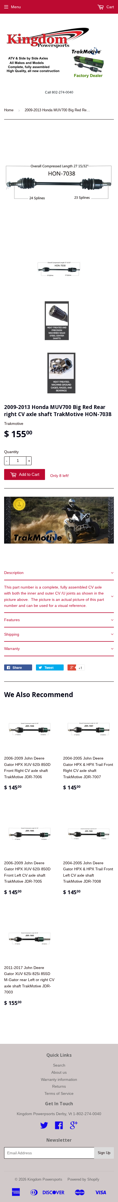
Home (8, 110)
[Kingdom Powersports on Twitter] (44, 1127)
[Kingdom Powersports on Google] (74, 1127)
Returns (59, 1086)
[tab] (59, 573)
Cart (109, 7)
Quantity (11, 452)
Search (59, 1065)
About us (59, 1072)
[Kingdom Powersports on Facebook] (59, 1127)
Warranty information (59, 1079)
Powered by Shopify (83, 1179)
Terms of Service (59, 1093)
